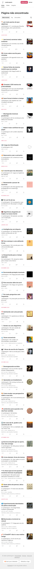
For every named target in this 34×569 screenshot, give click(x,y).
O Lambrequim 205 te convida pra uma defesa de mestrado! (12, 118)
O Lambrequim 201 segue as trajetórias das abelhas (12, 173)
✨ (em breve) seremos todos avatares (11, 40)
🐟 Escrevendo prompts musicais (13, 272)
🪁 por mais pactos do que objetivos (10, 23)
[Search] (31, 17)
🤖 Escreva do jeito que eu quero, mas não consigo (12, 443)
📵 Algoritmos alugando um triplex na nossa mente (11, 213)
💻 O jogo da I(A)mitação (9, 145)
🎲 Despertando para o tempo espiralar (11, 256)
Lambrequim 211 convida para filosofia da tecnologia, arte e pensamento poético (12, 27)
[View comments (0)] (9, 32)
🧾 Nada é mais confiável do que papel (12, 128)
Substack (9, 565)
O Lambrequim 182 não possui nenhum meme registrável (12, 446)
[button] (2, 5)
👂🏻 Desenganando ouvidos (10, 366)
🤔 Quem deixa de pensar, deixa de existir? (12, 485)
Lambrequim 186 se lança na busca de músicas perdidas (12, 383)
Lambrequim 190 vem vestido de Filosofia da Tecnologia (10, 328)
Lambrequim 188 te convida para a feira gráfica (12, 352)
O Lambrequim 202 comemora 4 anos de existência (12, 158)
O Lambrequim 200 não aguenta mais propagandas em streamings (12, 187)
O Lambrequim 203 (7, 147)
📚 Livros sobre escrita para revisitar (11, 54)
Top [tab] (12, 17)
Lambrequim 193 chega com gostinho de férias (12, 285)
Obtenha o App (25, 561)
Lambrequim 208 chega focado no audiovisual (11, 72)
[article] (17, 27)
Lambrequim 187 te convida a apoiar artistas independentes (11, 369)
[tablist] (11, 17)
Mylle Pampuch (18, 343)
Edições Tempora (13, 356)
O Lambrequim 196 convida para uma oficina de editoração (12, 246)
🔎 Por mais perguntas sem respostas (10, 295)
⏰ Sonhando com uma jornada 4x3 (12, 313)
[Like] (2, 32)
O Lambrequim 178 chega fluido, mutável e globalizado (10, 508)
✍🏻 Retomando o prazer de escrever (10, 183)
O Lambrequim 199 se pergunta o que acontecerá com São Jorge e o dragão (12, 203)
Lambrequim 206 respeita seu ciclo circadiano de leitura (11, 101)
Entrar (30, 2)
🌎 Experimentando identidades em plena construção (12, 504)
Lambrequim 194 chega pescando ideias (12, 274)
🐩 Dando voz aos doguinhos (11, 325)
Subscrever (24, 2)
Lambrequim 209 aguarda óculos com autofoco (12, 58)
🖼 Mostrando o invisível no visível (10, 520)
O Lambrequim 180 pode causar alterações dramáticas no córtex (10, 475)
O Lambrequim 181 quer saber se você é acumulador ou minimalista (13, 460)
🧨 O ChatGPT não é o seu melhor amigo (12, 535)
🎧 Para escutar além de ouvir (11, 282)
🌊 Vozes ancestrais (8, 337)
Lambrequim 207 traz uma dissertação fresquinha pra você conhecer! (12, 89)
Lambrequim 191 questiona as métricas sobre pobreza (12, 316)
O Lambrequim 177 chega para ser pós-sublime (12, 524)
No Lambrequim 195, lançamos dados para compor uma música (12, 259)
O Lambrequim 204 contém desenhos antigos (12, 132)
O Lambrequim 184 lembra (9, 413)
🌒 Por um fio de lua (8, 200)
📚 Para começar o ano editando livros (12, 242)
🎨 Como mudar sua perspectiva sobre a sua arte (12, 394)
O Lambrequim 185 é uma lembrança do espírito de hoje (13, 398)
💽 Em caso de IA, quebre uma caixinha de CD (11, 424)
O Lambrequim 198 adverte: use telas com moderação (12, 216)
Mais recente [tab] (5, 17)
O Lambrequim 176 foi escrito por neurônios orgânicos (11, 539)
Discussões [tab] (17, 17)
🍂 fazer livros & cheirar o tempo (12, 98)
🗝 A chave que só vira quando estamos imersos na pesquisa (11, 471)
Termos (24, 555)
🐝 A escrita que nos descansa (12, 171)
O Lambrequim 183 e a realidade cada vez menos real (12, 427)
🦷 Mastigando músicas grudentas (9, 115)
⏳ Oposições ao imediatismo (11, 380)
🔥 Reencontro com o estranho (11, 155)
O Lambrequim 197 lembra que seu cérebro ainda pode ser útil (11, 232)
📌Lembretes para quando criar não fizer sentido (12, 410)
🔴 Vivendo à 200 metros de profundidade (11, 85)
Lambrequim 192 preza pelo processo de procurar (13, 299)
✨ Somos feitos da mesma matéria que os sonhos (10, 68)
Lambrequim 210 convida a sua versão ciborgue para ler (12, 44)
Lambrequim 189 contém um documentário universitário (9, 340)
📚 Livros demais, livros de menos (13, 457)
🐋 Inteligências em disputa (11, 229)
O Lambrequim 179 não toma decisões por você (12, 489)
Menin (10, 343)
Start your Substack (11, 561)
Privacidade (18, 555)
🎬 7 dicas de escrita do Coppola (12, 349)
